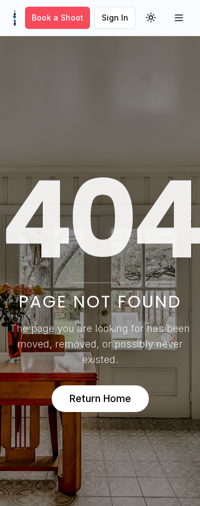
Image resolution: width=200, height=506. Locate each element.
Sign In (115, 17)
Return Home (100, 398)
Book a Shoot (57, 17)
